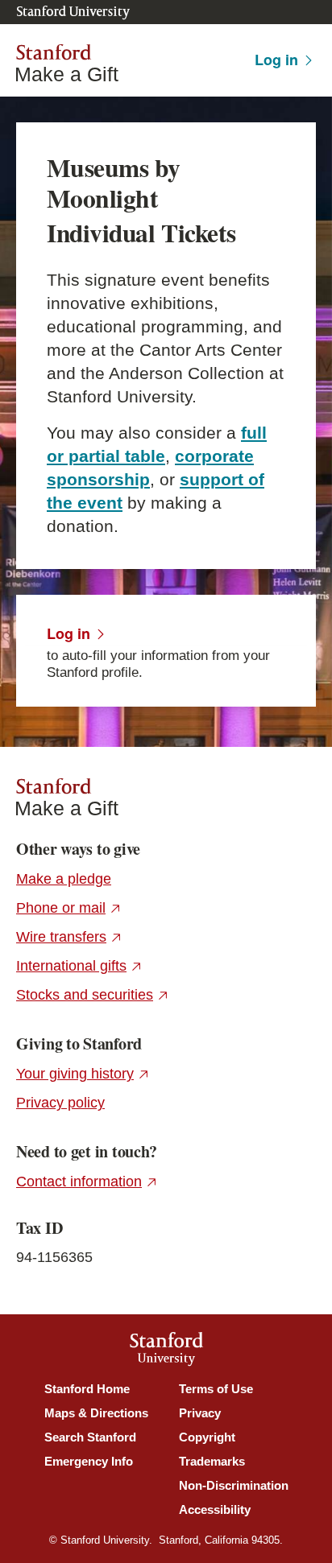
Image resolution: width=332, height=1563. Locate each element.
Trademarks (212, 1461)
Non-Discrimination (233, 1485)
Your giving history (83, 1074)
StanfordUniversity (166, 1350)
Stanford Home (87, 1389)
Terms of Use (216, 1389)
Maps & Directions (96, 1413)
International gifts (79, 966)
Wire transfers (69, 937)
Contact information (87, 1181)
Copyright (207, 1437)
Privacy (200, 1413)
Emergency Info (88, 1461)
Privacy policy (60, 1103)
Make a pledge (63, 879)
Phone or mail (69, 908)
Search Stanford (90, 1437)
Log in (276, 59)
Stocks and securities (92, 995)
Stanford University (73, 12)
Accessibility (215, 1509)
